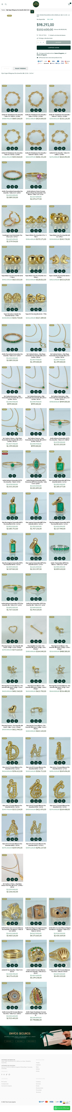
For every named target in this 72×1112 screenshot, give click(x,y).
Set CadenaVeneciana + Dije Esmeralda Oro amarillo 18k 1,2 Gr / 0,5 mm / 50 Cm (12, 397)
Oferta (9, 15)
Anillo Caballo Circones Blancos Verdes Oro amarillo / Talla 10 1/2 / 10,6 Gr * (36, 971)
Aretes (37, 1071)
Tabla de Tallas (42, 35)
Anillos (38, 1069)
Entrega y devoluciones (45, 38)
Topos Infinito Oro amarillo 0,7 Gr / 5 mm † (36, 236)
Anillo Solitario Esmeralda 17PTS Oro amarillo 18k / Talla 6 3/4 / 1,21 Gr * (12, 604)
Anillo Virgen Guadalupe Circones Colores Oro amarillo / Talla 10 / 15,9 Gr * (36, 1013)
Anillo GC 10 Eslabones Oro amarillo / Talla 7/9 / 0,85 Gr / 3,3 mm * (12, 115)
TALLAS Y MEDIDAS (20, 68)
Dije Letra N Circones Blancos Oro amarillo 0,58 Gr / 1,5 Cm (36, 768)
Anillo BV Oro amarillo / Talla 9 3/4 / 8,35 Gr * (12, 970)
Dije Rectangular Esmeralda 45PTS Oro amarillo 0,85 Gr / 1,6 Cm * (12, 563)
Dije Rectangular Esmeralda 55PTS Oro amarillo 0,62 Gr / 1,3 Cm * (60, 523)
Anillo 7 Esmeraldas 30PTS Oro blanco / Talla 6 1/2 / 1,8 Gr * (60, 563)
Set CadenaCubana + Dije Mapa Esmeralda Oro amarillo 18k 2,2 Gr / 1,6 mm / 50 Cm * (36, 355)
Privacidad (38, 1090)
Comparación (4, 1084)
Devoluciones (39, 1088)
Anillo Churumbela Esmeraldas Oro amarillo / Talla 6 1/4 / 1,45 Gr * (12, 192)
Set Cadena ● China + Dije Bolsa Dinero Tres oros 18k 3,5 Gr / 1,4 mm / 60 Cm (12, 885)
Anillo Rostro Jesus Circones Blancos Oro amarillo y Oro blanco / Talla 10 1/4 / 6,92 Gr (12, 929)
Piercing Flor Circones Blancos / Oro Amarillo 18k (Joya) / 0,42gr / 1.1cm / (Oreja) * (12, 687)
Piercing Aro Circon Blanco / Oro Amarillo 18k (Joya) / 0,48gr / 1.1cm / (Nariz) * (36, 727)
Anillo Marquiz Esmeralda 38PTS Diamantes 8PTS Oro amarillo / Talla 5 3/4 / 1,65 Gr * (36, 482)
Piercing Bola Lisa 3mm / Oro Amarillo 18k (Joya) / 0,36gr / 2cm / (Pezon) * (36, 647)
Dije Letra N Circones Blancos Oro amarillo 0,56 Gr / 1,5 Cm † (36, 844)
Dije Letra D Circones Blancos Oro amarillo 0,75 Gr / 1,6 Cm (12, 768)
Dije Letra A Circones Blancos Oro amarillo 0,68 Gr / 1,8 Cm (12, 844)
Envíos (37, 1086)
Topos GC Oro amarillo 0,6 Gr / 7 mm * (36, 314)
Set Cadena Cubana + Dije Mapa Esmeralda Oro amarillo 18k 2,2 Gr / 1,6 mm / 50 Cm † (12, 440)
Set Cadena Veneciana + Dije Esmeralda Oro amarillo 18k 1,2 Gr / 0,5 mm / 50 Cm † (59, 397)
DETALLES (6, 68)
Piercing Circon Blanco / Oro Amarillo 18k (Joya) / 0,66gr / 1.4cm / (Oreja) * (36, 687)
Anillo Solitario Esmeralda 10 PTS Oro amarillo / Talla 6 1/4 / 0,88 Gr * (60, 439)
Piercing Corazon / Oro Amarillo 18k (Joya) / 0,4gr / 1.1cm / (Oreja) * (12, 726)
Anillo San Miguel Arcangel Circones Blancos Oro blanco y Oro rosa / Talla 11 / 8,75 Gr (36, 929)
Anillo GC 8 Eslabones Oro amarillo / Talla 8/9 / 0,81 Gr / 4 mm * (36, 153)
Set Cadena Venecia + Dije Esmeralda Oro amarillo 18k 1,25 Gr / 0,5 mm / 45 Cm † (36, 440)
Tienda (3, 10)
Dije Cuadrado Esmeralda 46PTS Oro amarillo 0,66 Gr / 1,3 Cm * (59, 481)
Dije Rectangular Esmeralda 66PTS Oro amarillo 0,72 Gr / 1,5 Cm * (12, 523)
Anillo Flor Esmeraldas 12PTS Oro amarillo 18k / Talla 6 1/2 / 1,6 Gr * (36, 604)
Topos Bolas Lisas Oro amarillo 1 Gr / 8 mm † (36, 276)
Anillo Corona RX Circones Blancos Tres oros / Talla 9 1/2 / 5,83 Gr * (12, 1012)
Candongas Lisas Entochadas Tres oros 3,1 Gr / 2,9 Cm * (12, 236)
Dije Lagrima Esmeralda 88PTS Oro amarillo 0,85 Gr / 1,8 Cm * (36, 523)
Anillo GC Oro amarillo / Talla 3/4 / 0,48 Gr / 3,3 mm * (60, 153)
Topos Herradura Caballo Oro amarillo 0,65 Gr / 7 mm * (12, 314)
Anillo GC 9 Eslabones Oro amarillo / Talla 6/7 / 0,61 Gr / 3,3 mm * (59, 115)
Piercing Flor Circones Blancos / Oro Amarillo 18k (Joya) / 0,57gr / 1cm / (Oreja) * (59, 687)
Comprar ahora (53, 47)
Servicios (38, 1084)
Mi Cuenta (4, 1081)
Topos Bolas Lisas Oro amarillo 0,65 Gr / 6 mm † (60, 236)
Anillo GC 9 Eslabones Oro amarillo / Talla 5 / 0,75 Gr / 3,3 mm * (36, 115)
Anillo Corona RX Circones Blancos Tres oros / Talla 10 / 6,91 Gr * (60, 970)
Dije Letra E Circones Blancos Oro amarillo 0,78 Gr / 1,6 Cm (36, 806)
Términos (38, 1092)
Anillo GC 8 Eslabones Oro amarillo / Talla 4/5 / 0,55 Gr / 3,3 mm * (12, 153)
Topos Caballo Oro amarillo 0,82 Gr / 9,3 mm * (59, 276)
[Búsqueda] (5, 4)
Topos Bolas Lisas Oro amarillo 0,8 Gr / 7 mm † (12, 276)
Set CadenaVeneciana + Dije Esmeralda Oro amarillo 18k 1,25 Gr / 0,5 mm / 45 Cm (36, 397)
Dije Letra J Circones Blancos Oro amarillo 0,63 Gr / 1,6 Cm (12, 806)
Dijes (37, 1067)
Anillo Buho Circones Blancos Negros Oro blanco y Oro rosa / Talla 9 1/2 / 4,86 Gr (59, 929)
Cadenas (38, 1065)
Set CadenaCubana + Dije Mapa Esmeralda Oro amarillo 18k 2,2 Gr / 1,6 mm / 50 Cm (59, 355)
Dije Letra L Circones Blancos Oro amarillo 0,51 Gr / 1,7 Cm (59, 768)
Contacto (38, 1081)
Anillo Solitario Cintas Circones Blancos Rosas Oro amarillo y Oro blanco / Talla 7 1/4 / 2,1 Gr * (36, 192)
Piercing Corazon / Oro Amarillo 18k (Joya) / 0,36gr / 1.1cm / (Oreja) (12, 646)
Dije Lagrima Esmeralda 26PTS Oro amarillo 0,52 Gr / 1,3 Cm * (36, 563)
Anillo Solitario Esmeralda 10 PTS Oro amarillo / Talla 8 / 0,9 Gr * (12, 481)
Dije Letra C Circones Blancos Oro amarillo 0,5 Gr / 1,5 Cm (60, 806)
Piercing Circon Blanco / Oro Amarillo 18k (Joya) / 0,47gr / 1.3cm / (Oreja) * (59, 647)
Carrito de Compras (6, 1086)
